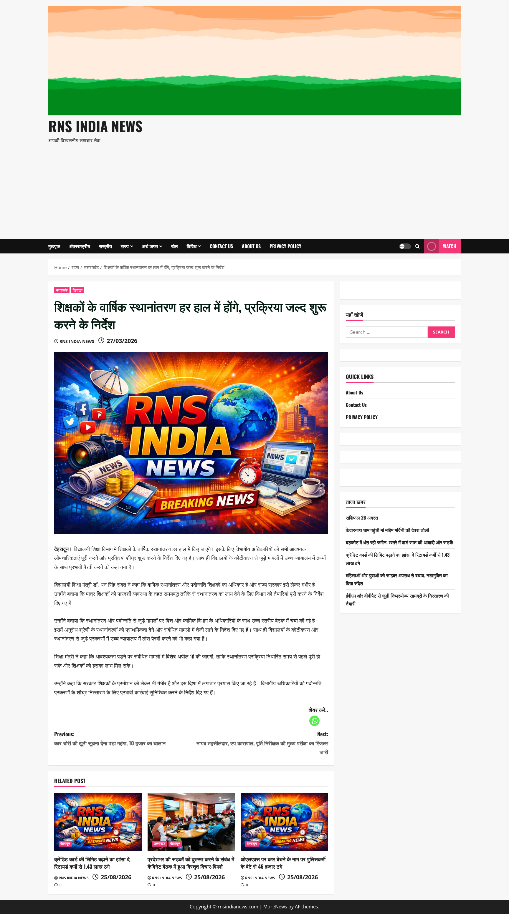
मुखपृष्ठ (54, 246)
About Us (251, 246)
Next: (262, 743)
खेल (174, 246)
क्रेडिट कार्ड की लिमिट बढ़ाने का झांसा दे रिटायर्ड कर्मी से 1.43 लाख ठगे (92, 862)
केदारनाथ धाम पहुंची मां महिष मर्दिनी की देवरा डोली (387, 529)
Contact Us (221, 246)
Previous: (110, 738)
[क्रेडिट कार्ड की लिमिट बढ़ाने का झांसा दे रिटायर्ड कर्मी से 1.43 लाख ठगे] (98, 822)
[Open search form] (417, 246)
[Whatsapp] (314, 721)
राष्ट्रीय (105, 246)
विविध (191, 246)
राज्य (125, 246)
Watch (449, 245)
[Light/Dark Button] (405, 246)
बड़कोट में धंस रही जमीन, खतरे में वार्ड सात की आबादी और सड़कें (399, 542)
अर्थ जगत (150, 246)
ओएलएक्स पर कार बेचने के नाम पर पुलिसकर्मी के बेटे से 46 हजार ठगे (283, 862)
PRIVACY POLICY (285, 246)
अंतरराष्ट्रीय (79, 246)
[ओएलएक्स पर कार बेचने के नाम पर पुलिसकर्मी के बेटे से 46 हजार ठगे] (284, 822)
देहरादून (78, 290)
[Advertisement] (253, 189)
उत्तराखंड (62, 290)
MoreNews (275, 906)
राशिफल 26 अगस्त (362, 517)
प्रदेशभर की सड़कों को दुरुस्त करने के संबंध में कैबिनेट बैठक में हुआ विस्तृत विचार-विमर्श (191, 862)
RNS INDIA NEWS (95, 125)
